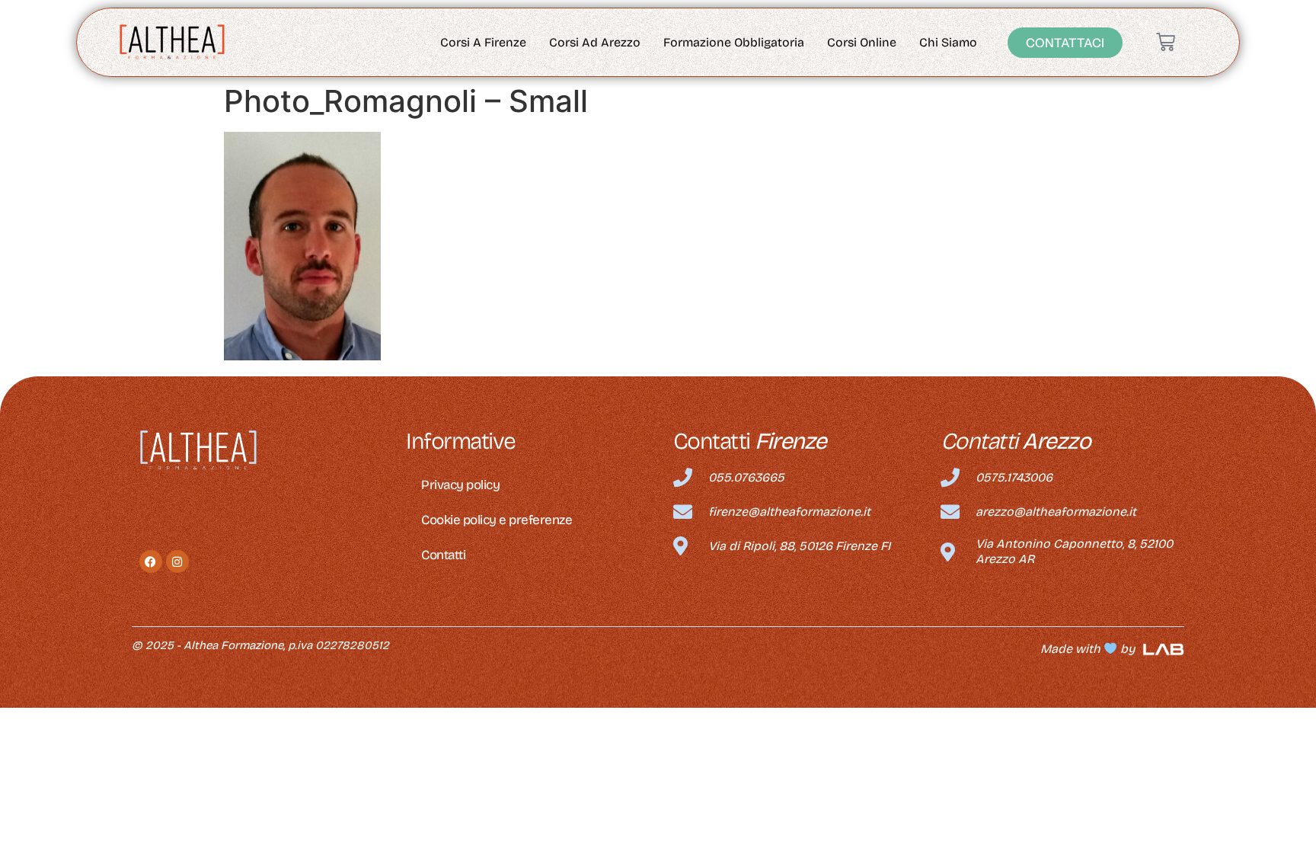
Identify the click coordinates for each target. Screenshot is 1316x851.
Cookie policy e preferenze (496, 520)
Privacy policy (460, 485)
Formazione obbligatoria (733, 42)
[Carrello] (1165, 42)
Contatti (443, 555)
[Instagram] (177, 561)
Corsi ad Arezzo (594, 42)
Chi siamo (948, 42)
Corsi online (861, 42)
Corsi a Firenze (483, 42)
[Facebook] (150, 561)
